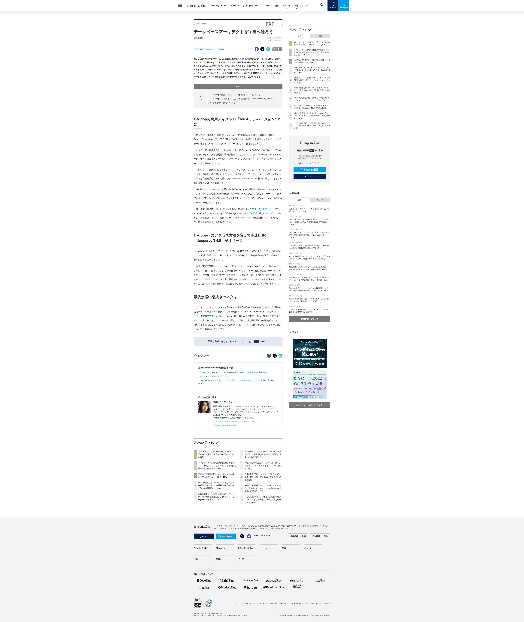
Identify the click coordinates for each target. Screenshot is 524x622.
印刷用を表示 (203, 355)
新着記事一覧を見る (309, 319)
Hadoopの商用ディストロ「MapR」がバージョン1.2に (236, 94)
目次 (238, 86)
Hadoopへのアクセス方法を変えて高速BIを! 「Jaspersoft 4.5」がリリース (245, 98)
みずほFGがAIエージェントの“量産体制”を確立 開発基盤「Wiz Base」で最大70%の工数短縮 (263, 477)
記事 (277, 5)
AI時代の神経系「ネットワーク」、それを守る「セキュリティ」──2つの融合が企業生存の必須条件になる (263, 488)
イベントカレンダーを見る (311, 405)
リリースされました (262, 208)
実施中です (208, 315)
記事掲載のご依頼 (298, 536)
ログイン (311, 176)
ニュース (267, 5)
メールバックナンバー (311, 162)
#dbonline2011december (204, 49)
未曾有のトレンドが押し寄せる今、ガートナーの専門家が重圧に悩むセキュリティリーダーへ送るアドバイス (216, 496)
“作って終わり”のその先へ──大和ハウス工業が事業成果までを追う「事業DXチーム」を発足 (216, 454)
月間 (320, 36)
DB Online (234, 5)
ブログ (305, 5)
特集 (296, 5)
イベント (287, 5)
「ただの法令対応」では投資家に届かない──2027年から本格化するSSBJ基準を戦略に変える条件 (263, 499)
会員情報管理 (262, 603)
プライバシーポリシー (313, 603)
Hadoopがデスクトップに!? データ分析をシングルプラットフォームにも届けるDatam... (238, 380)
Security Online (219, 5)
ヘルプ (238, 603)
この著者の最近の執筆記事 (224, 425)
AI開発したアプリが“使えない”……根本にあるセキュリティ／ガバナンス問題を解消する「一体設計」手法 (309, 278)
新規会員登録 (310, 169)
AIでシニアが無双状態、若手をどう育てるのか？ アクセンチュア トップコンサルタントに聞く (263, 465)
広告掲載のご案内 (320, 536)
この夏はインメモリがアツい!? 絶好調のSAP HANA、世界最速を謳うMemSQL (233, 372)
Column (221, 49)
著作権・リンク (249, 603)
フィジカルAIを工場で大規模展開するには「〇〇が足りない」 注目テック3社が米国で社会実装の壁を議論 (217, 465)
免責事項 (273, 603)
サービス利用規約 (295, 603)
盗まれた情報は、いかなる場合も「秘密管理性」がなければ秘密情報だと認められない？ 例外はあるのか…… (309, 289)
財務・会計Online (251, 5)
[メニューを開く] (180, 5)
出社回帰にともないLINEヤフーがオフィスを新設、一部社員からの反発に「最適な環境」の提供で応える (263, 454)
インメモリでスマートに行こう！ (214, 376)
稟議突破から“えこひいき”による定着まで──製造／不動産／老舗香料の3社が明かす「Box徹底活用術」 (216, 485)
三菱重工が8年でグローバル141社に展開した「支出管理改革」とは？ (216, 475)
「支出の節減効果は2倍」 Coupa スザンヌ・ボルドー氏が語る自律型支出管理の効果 (309, 310)
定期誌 (219, 559)
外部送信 (327, 603)
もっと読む (203, 383)
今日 (299, 36)
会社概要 (282, 603)
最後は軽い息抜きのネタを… (225, 102)
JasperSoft (256, 255)
